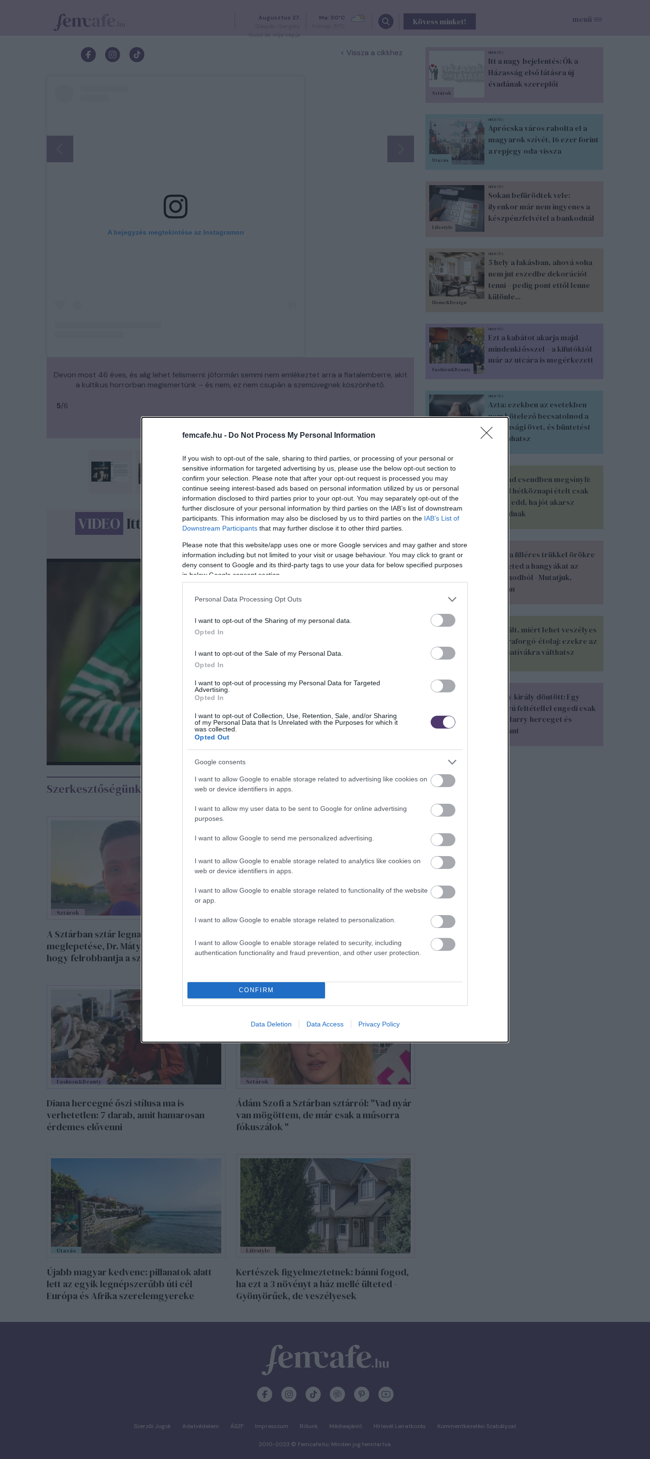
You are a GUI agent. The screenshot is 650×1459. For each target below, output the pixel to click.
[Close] (490, 436)
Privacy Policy (379, 1024)
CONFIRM (256, 990)
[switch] (443, 620)
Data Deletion (271, 1024)
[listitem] (325, 599)
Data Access (325, 1024)
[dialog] (325, 729)
